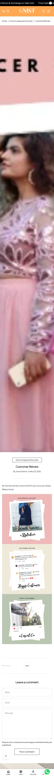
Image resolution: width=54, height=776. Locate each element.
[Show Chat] (48, 772)
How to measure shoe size (27, 460)
